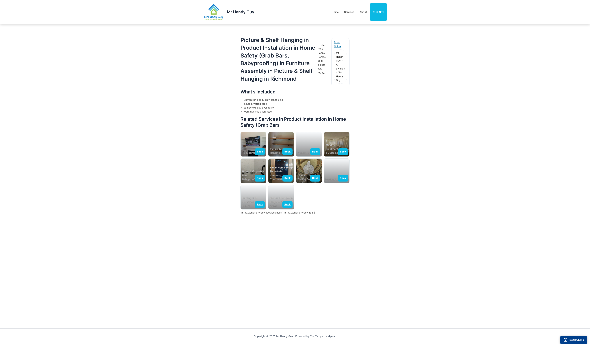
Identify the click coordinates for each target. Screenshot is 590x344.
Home (335, 12)
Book (260, 151)
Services (349, 12)
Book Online (337, 44)
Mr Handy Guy (240, 12)
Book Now (378, 12)
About (363, 12)
